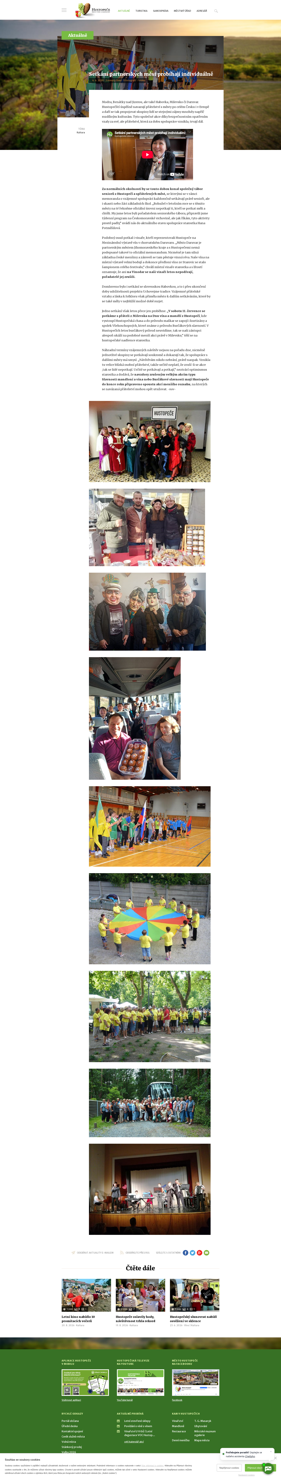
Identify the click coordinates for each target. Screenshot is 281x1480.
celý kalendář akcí (134, 1441)
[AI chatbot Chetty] (268, 1468)
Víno (186, 1325)
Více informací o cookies (152, 1466)
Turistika (141, 10)
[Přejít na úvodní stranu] (92, 10)
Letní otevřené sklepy (137, 1421)
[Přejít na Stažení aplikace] (85, 1382)
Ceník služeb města (73, 1436)
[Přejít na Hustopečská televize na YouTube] (140, 1382)
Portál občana (70, 1421)
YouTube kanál (125, 1400)
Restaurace (179, 1431)
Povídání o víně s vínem (138, 1426)
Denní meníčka (180, 1440)
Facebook (177, 1400)
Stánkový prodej (72, 1447)
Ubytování (200, 1426)
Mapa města (201, 1440)
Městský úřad (182, 10)
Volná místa (69, 1441)
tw (192, 1252)
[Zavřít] (275, 1458)
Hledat (216, 11)
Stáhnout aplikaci (71, 1400)
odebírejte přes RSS (137, 1252)
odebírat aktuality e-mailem (95, 1252)
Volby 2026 (69, 1452)
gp (199, 1252)
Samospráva (160, 10)
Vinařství (177, 1421)
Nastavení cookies (246, 1475)
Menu (64, 10)
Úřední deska (70, 1426)
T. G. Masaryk (202, 1421)
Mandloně (178, 1426)
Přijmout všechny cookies (261, 1467)
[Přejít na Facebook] (195, 1382)
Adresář (202, 10)
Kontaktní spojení (72, 1431)
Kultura (81, 132)
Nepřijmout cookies (229, 1467)
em (206, 1252)
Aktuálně (124, 10)
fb (185, 1252)
